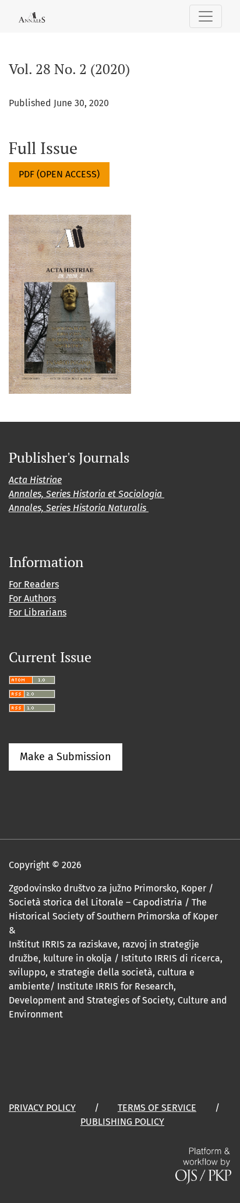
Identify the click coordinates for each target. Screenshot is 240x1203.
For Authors (32, 598)
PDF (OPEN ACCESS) (59, 174)
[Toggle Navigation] (205, 16)
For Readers (34, 584)
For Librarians (37, 612)
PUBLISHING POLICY (122, 1121)
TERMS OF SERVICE (157, 1107)
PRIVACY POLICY (42, 1107)
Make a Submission (65, 756)
